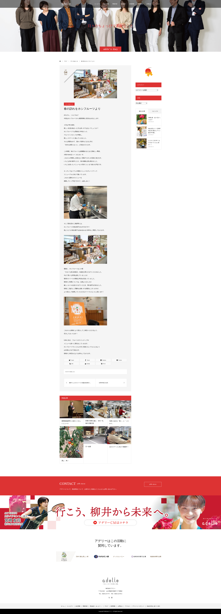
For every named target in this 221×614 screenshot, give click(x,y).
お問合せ (148, 4)
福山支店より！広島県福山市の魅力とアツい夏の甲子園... (154, 130)
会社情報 (106, 4)
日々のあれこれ (69, 104)
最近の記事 (142, 111)
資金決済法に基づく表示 (153, 606)
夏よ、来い (65, 461)
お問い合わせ (152, 484)
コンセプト (97, 4)
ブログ (106, 606)
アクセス (157, 4)
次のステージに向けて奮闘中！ (119, 447)
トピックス (155, 111)
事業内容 (114, 4)
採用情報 (140, 4)
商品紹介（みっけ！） (96, 606)
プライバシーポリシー (138, 606)
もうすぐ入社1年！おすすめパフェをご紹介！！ (154, 142)
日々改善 (88, 446)
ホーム (89, 4)
